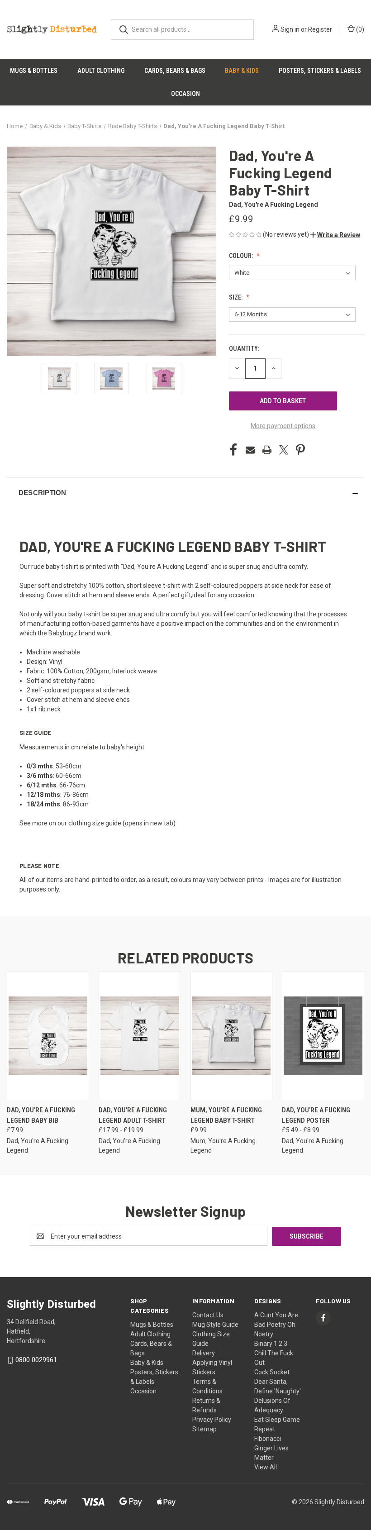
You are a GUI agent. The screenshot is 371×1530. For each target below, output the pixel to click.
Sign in (290, 29)
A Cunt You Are (276, 1315)
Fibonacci (267, 1438)
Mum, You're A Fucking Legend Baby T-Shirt (226, 1115)
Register (320, 29)
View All (265, 1467)
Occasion (185, 93)
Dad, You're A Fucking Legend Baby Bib (41, 1115)
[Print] (266, 449)
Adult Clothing (100, 70)
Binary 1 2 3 (270, 1343)
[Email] (250, 449)
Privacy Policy (211, 1419)
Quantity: (244, 348)
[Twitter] (283, 449)
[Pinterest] (300, 449)
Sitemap (204, 1429)
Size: (236, 297)
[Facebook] (233, 449)
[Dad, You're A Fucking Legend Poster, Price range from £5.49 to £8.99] (323, 1035)
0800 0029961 (36, 1360)
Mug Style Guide (215, 1324)
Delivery (203, 1353)
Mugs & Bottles (33, 70)
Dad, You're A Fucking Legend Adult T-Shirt (133, 1115)
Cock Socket (272, 1372)
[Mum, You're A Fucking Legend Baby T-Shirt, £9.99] (231, 1035)
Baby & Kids (242, 70)
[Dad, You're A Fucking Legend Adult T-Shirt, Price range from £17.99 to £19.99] (139, 1035)
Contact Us (208, 1315)
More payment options (283, 425)
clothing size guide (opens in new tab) (122, 823)
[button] (335, 234)
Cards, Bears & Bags (174, 70)
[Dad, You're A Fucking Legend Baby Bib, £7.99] (48, 1035)
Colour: (241, 255)
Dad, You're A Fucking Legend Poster (316, 1115)
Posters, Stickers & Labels (320, 70)
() (359, 29)
